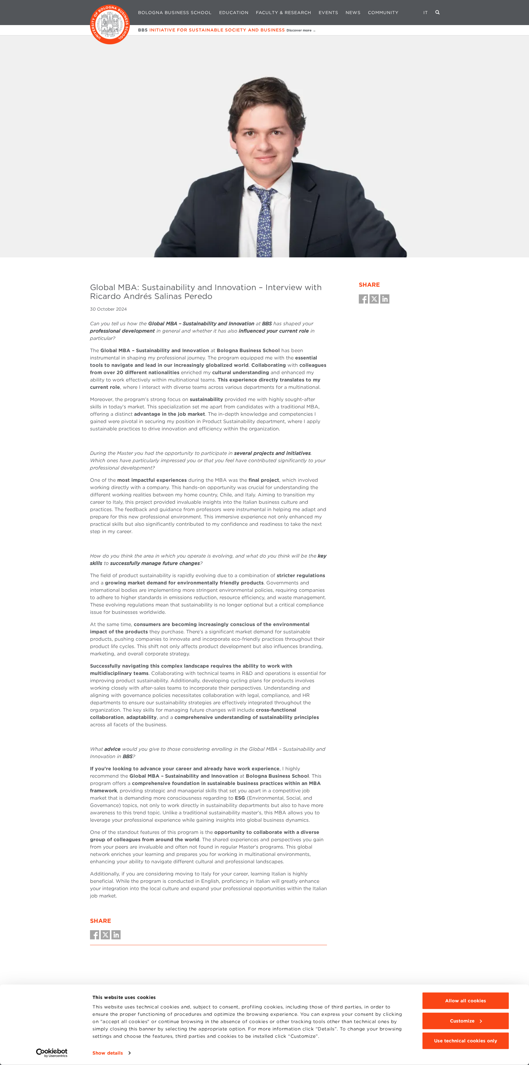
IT (425, 12)
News (353, 12)
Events (328, 12)
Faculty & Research (283, 12)
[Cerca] (438, 12)
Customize (462, 1020)
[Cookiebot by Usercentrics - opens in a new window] (52, 1053)
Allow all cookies (465, 1001)
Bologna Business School (175, 12)
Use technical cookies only (465, 1041)
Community (383, 12)
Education (234, 12)
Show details (107, 1053)
